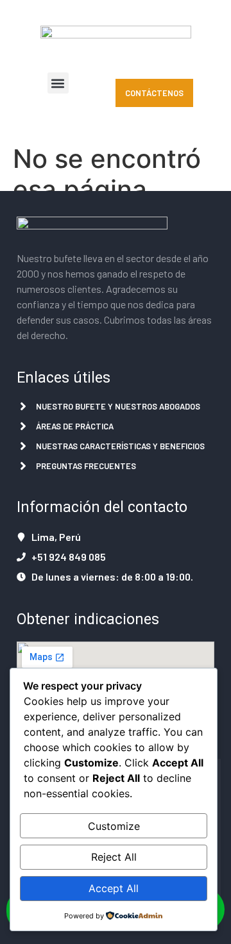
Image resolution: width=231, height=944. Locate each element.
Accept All (114, 888)
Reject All (114, 856)
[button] (58, 83)
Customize (114, 826)
